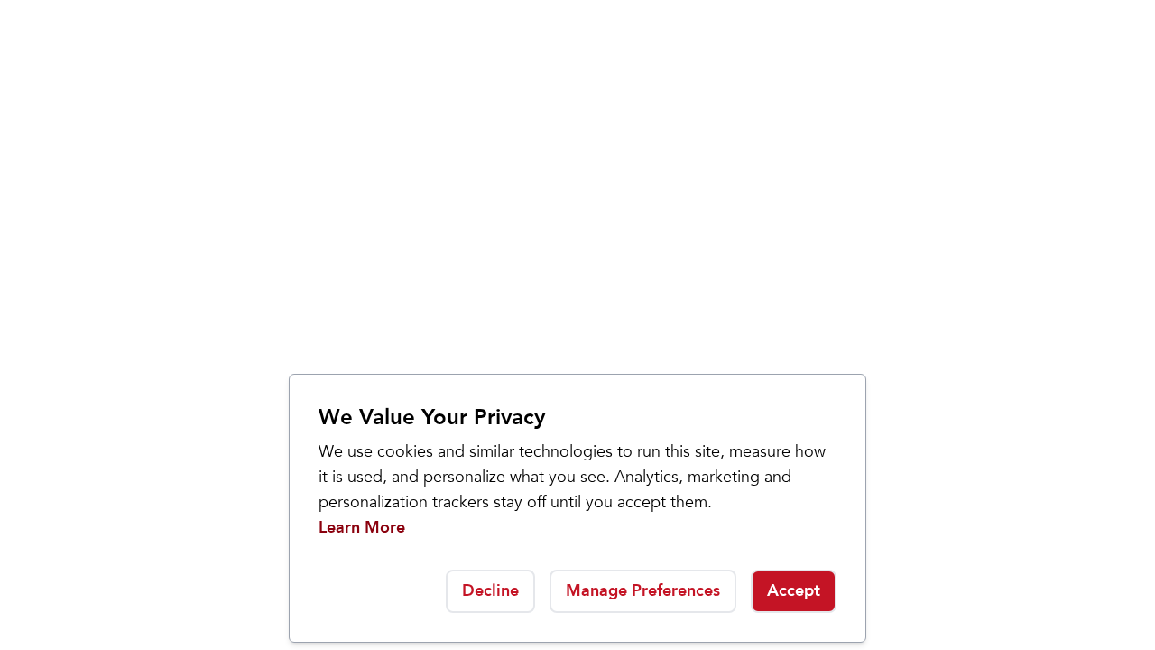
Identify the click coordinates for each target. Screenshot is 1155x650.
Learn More (362, 527)
